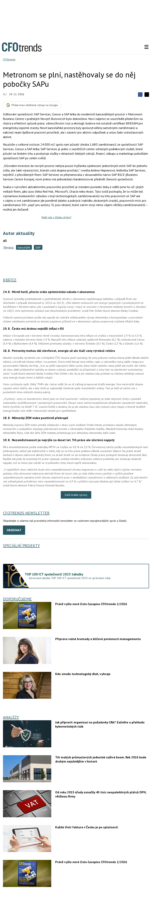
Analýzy (11, 717)
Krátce (9, 279)
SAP (38, 247)
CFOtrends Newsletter (26, 513)
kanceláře (24, 247)
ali (5, 94)
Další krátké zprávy (76, 495)
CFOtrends (9, 59)
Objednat (14, 530)
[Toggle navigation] (146, 47)
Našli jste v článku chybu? (56, 217)
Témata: (8, 247)
